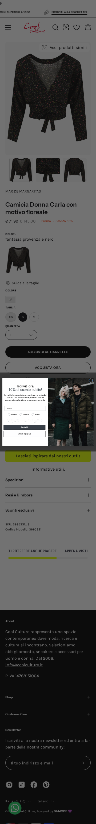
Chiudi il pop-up (24, 434)
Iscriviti (24, 427)
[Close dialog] (91, 380)
